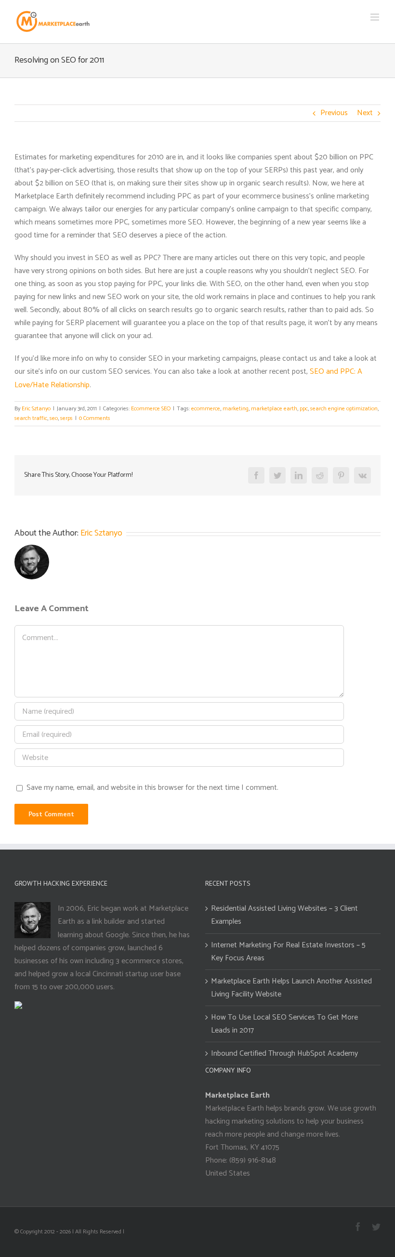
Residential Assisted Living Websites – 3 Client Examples (284, 915)
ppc (304, 408)
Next (365, 112)
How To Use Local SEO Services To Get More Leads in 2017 (284, 1024)
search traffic (30, 418)
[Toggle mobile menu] (375, 17)
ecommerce (205, 408)
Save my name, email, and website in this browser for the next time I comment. (152, 787)
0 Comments (94, 418)
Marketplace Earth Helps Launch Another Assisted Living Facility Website (291, 988)
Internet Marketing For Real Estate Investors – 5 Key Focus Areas (288, 952)
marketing (236, 408)
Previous (334, 112)
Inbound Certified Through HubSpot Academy (284, 1053)
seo (54, 418)
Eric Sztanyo (36, 408)
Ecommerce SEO (151, 408)
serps (66, 418)
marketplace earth (274, 408)
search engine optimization (344, 408)
